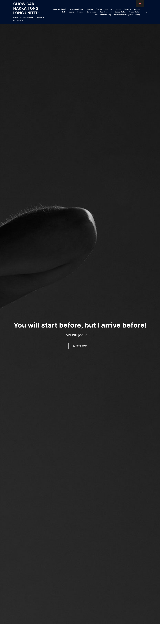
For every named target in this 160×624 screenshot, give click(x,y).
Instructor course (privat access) (127, 15)
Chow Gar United (76, 9)
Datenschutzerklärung (102, 15)
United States (120, 12)
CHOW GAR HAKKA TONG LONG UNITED (26, 8)
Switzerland (91, 12)
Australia (108, 9)
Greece (137, 9)
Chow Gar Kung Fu (60, 9)
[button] (146, 12)
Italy (64, 12)
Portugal (80, 12)
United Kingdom (106, 12)
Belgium (99, 9)
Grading (90, 9)
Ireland (71, 12)
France (118, 9)
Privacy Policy (134, 12)
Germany (127, 9)
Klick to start (80, 346)
